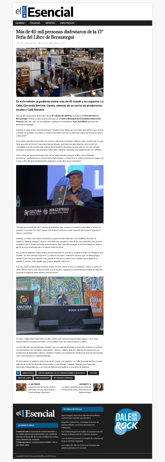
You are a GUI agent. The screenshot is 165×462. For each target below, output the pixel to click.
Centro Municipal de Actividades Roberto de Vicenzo (61, 373)
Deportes (50, 23)
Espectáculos (67, 23)
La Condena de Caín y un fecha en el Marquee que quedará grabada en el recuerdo (80, 446)
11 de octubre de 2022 (28, 43)
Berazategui (28, 373)
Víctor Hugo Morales (63, 378)
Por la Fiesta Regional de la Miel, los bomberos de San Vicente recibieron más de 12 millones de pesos (82, 433)
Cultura (93, 373)
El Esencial (44, 43)
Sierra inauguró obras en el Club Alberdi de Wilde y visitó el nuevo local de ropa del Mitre (80, 417)
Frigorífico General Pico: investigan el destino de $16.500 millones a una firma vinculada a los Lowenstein (80, 425)
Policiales (35, 23)
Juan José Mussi (42, 378)
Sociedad (20, 23)
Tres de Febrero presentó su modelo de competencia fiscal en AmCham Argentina (82, 439)
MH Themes (51, 456)
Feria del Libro (24, 378)
